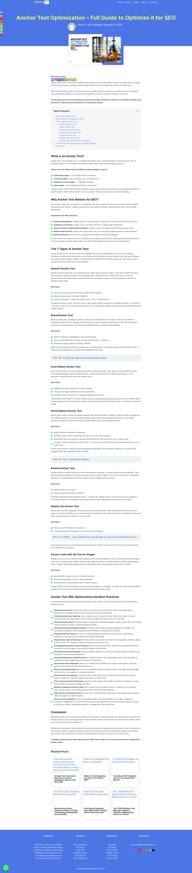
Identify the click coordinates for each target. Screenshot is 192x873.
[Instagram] (55, 79)
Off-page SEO (80, 856)
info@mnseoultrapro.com (146, 845)
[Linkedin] (62, 79)
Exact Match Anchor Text (70, 130)
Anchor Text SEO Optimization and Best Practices (76, 143)
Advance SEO (111, 858)
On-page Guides (112, 853)
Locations (112, 845)
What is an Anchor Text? (66, 116)
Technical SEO (112, 850)
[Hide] (1, 35)
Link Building (112, 856)
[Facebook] (52, 79)
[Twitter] (71, 79)
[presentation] (66, 765)
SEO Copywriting (80, 858)
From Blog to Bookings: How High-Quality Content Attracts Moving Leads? (95, 810)
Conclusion (60, 146)
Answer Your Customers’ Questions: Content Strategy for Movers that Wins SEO (65, 779)
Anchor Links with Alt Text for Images (75, 141)
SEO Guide (112, 847)
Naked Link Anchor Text (69, 138)
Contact (154, 2)
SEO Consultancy (80, 845)
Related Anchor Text (68, 135)
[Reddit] (65, 79)
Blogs (137, 2)
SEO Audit (80, 847)
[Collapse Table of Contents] (137, 111)
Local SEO (80, 850)
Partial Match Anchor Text (70, 132)
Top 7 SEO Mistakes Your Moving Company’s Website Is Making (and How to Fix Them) (124, 811)
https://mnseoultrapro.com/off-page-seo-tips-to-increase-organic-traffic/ (104, 537)
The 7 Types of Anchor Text (67, 122)
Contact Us (143, 836)
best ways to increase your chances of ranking (102, 399)
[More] (75, 79)
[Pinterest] (59, 79)
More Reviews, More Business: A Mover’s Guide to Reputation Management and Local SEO (66, 811)
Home (119, 2)
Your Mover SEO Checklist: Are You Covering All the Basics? (125, 778)
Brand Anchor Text (67, 127)
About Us (145, 2)
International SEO (80, 853)
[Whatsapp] (68, 79)
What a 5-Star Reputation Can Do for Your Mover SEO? (95, 778)
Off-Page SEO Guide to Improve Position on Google (84, 358)
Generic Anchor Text (68, 124)
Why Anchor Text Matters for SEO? (70, 119)
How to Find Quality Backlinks (76, 459)
